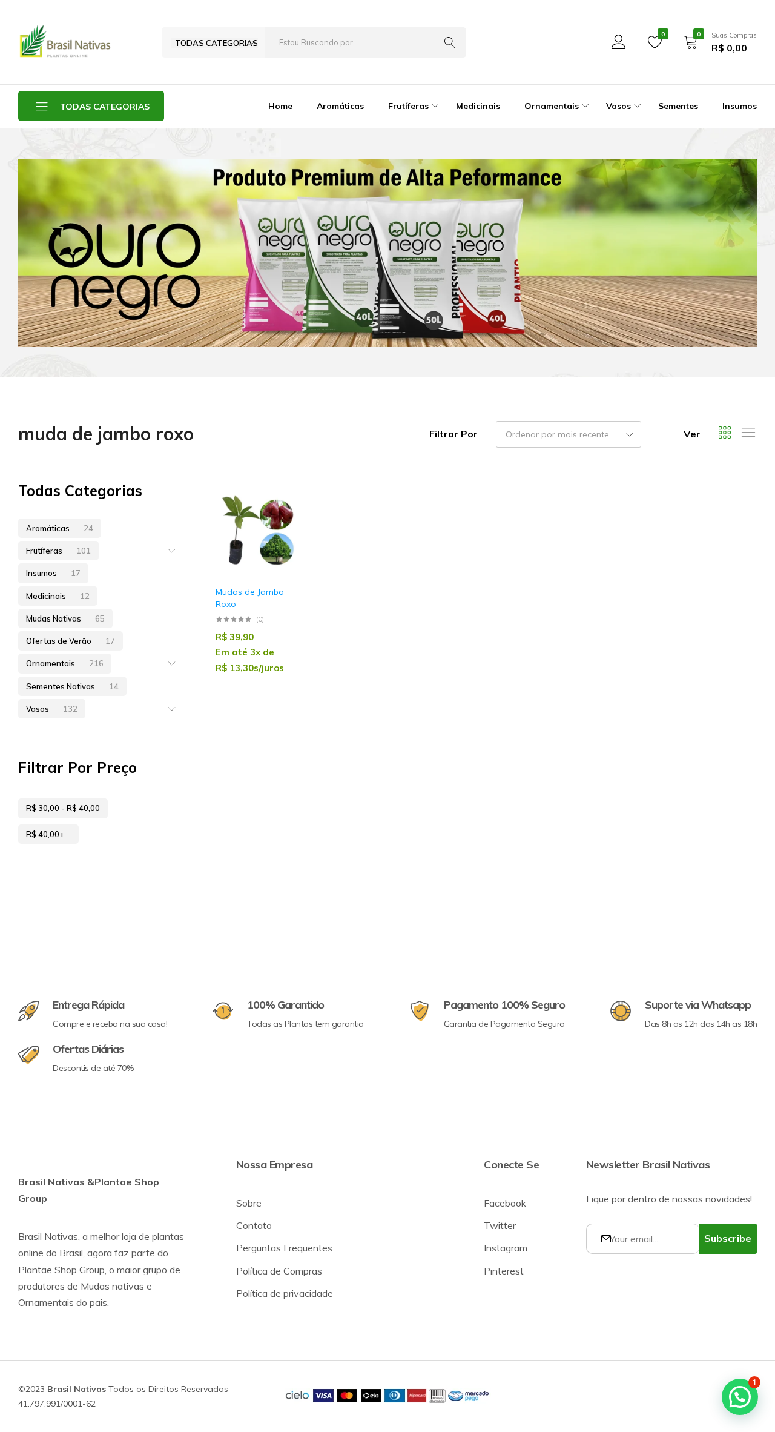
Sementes (678, 106)
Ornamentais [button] (551, 106)
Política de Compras (279, 1271)
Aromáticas (340, 106)
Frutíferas (58, 550)
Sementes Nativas (72, 686)
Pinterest (504, 1271)
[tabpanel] (387, 253)
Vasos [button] (618, 106)
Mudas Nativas (65, 618)
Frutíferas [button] (408, 106)
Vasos (52, 709)
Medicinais (478, 106)
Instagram (505, 1248)
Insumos (739, 106)
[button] (280, 557)
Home (280, 106)
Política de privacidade (284, 1293)
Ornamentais (65, 663)
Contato (254, 1225)
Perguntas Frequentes (284, 1248)
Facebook (505, 1203)
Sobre (249, 1203)
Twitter (500, 1225)
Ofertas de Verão (70, 641)
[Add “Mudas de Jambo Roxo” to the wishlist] (280, 525)
